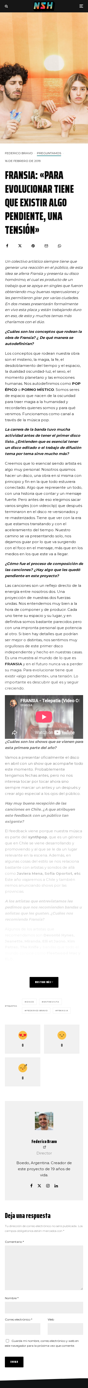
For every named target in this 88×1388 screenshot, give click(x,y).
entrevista (51, 1002)
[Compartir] (7, 246)
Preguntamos (49, 153)
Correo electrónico (18, 1319)
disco (30, 1002)
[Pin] (33, 246)
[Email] (46, 246)
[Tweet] (20, 246)
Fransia (62, 1010)
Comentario (14, 1242)
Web (51, 1319)
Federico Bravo (19, 153)
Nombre (12, 1298)
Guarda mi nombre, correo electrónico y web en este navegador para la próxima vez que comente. (42, 1343)
